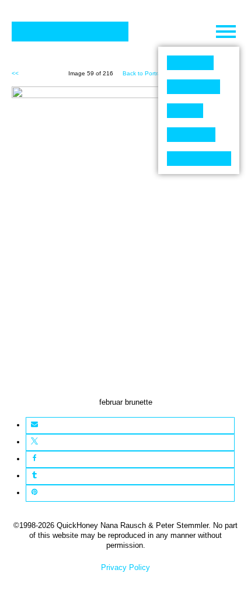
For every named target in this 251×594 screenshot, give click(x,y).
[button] (34, 425)
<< (15, 73)
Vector (193, 86)
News (191, 134)
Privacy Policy (125, 567)
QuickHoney (70, 31)
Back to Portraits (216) (153, 73)
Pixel (190, 62)
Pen (185, 110)
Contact (199, 158)
